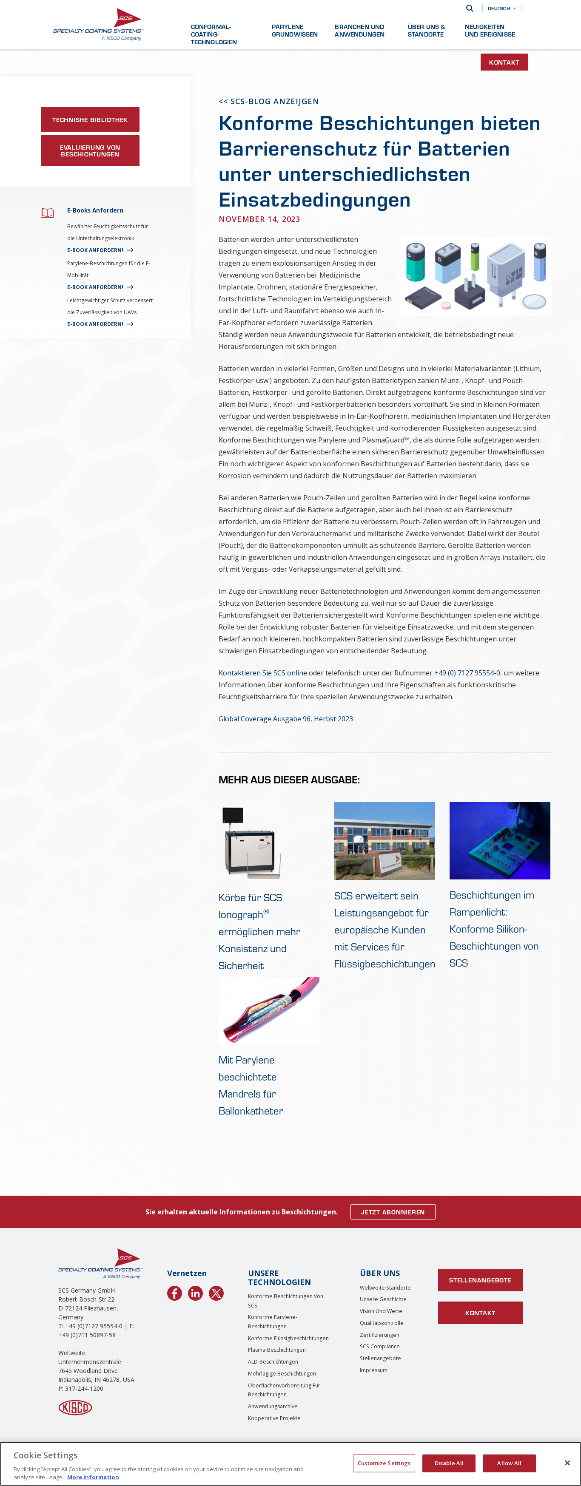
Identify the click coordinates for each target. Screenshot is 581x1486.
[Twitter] (216, 1292)
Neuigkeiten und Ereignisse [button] (490, 30)
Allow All (509, 1463)
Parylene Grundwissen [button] (295, 30)
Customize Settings (384, 1463)
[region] (290, 1464)
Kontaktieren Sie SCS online (263, 673)
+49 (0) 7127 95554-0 (467, 673)
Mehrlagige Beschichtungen (282, 1373)
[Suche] (470, 8)
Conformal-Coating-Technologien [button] (214, 34)
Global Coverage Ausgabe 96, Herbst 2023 (286, 718)
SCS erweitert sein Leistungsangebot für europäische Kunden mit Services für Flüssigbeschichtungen (385, 929)
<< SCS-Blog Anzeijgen (269, 101)
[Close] (567, 1463)
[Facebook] (174, 1292)
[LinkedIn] (195, 1292)
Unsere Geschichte (383, 1299)
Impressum (373, 1370)
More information (93, 1477)
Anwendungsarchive (273, 1406)
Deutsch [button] (499, 8)
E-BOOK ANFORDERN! (95, 250)
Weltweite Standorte (385, 1287)
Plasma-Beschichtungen (277, 1349)
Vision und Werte (381, 1311)
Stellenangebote (380, 1358)
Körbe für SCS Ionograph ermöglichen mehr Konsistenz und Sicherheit (259, 931)
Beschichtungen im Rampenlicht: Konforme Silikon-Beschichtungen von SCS (494, 928)
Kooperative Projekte (274, 1418)
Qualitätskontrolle (382, 1323)
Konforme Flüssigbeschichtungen (288, 1338)
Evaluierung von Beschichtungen (90, 150)
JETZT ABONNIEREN (393, 1212)
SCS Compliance (380, 1346)
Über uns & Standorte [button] (426, 30)
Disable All (449, 1463)
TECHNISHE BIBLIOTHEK (90, 119)
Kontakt (504, 62)
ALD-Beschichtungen (273, 1361)
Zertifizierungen (379, 1335)
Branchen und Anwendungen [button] (359, 30)
